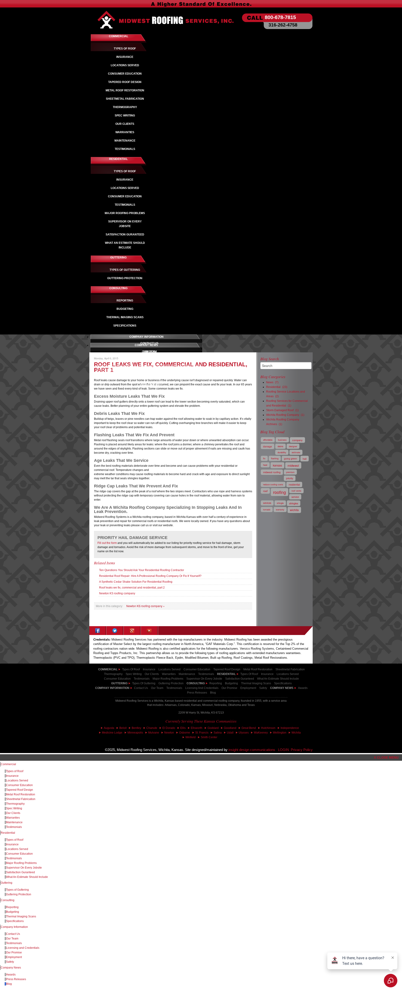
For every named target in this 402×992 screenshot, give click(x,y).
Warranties (13, 817)
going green (290, 458)
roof (265, 491)
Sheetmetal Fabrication (20, 799)
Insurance (149, 669)
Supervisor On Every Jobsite (24, 867)
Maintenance (14, 822)
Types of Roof (131, 669)
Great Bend (248, 728)
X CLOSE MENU (386, 757)
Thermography (15, 803)
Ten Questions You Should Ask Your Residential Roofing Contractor (141, 570)
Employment (248, 688)
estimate (296, 452)
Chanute (151, 728)
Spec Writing (14, 808)
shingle (280, 503)
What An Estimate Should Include (27, 877)
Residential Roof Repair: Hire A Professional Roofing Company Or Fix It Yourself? (150, 576)
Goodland (230, 728)
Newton (169, 732)
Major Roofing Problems (21, 863)
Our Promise (229, 688)
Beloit (123, 728)
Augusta (109, 728)
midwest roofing (272, 472)
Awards (303, 688)
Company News (281, 688)
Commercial (8, 764)
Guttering (6, 882)
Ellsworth (196, 728)
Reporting (12, 907)
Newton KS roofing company (117, 593)
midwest (293, 465)
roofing (279, 492)
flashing (274, 458)
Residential (8, 832)
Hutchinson (268, 728)
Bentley (136, 728)
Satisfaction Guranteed (20, 872)
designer (293, 446)
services (267, 503)
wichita (294, 510)
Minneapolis (135, 732)
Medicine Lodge (112, 732)
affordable (267, 439)
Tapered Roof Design (19, 789)
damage (267, 446)
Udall (230, 732)
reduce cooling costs (273, 484)
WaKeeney (261, 732)
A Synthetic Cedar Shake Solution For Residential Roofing (135, 581)
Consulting (7, 900)
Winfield (190, 737)
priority (289, 478)
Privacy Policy (302, 750)
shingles (293, 503)
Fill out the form (107, 543)
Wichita (296, 732)
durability (282, 452)
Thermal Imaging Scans (21, 916)
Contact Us (141, 688)
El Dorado (168, 728)
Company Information (112, 688)
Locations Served (169, 669)
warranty (280, 509)
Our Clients (13, 813)
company (297, 440)
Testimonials (174, 688)
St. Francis (201, 732)
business (282, 439)
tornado (266, 509)
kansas (277, 465)
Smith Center (209, 737)
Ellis (183, 728)
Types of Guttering (17, 889)
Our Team (157, 688)
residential (294, 484)
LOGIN (283, 750)
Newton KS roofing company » (145, 606)
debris (280, 446)
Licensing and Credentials (22, 947)
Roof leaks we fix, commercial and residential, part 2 (132, 587)
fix (264, 458)
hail (304, 458)
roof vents (296, 490)
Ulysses (244, 732)
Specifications (15, 921)
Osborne (184, 732)
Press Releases (197, 692)
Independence (290, 728)
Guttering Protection (18, 894)
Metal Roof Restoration (20, 794)
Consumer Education (197, 669)
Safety (263, 688)
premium (290, 472)
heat (265, 464)
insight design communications (253, 750)
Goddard (213, 728)
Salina (218, 732)
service (295, 497)
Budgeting (12, 911)
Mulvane (153, 732)
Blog (213, 692)
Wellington (279, 732)
